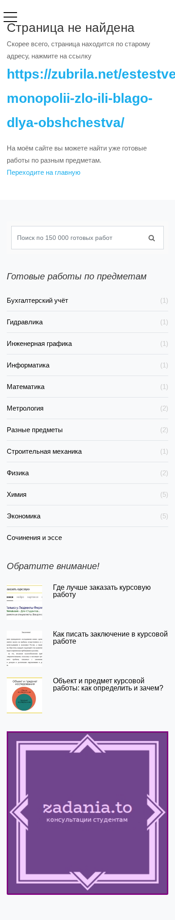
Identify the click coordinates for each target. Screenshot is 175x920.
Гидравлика (87, 322)
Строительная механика (87, 451)
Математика (87, 386)
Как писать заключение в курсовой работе (110, 637)
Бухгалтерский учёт (87, 300)
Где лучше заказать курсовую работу (102, 591)
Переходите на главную (43, 172)
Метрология (87, 408)
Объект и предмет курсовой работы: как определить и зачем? (108, 684)
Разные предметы (87, 429)
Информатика (87, 365)
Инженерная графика (87, 343)
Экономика (87, 516)
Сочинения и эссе (34, 537)
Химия (87, 494)
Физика (87, 473)
